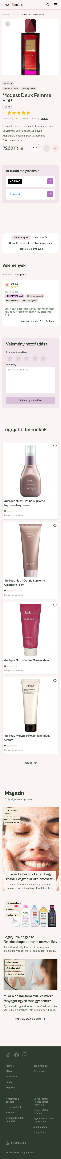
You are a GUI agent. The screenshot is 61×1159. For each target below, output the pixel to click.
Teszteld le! (12, 1076)
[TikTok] (8, 1054)
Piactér (9, 1082)
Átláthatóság (40, 1127)
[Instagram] (25, 1054)
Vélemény (11, 365)
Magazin (10, 1087)
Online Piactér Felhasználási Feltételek (40, 1101)
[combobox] (22, 275)
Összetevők (39, 1071)
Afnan (15, 14)
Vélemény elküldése (30, 400)
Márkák (10, 1071)
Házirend (10, 1112)
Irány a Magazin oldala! (28, 1018)
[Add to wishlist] (55, 446)
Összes (28, 762)
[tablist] (30, 243)
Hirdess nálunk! (14, 1107)
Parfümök (8, 83)
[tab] (21, 237)
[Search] (48, 4)
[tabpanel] (30, 334)
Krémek (5, 14)
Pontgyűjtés (39, 1132)
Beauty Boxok (40, 1066)
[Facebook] (16, 1054)
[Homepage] (14, 4)
